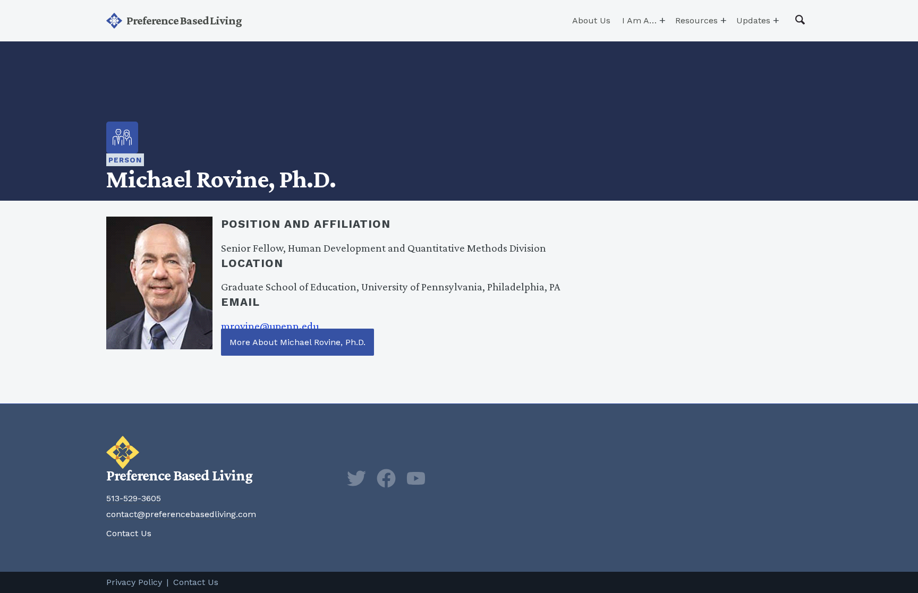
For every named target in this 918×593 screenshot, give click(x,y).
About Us (591, 20)
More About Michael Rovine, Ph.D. (298, 342)
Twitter (356, 478)
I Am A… (639, 20)
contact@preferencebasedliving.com (181, 514)
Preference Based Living (184, 20)
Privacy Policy (134, 582)
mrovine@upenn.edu (270, 326)
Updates (753, 20)
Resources (696, 20)
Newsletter (445, 478)
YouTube (416, 478)
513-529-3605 (133, 498)
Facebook (386, 478)
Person (125, 160)
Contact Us (128, 533)
